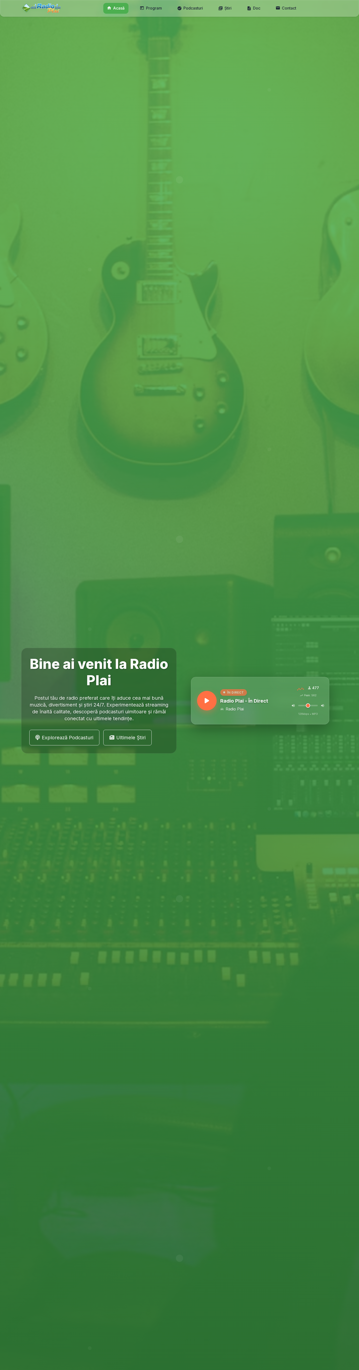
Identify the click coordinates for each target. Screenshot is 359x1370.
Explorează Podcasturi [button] (67, 738)
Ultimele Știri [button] (131, 738)
